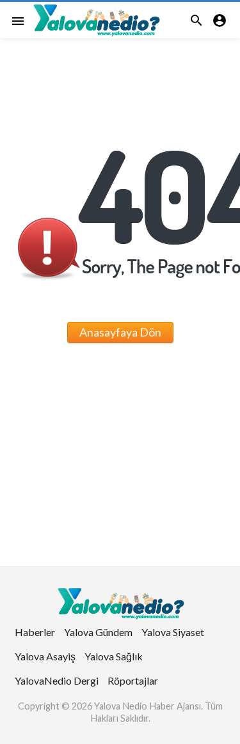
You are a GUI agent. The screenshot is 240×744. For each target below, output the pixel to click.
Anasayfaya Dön (120, 332)
